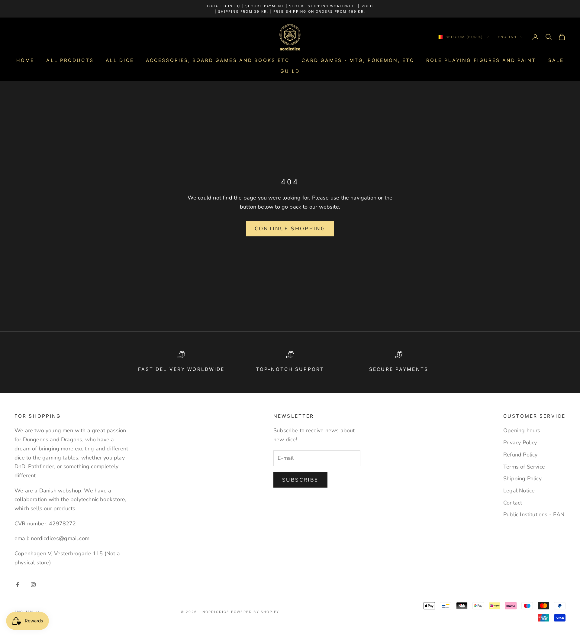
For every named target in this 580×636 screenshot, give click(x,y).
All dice (120, 60)
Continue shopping (290, 228)
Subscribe (300, 479)
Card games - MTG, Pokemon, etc (357, 60)
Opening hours (521, 430)
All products (69, 60)
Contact (512, 502)
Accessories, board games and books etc (218, 60)
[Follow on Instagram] (33, 585)
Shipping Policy (522, 478)
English (507, 37)
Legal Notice (519, 490)
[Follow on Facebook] (17, 585)
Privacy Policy (520, 442)
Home (25, 60)
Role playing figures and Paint (481, 60)
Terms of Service (524, 466)
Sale (556, 60)
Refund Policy (520, 454)
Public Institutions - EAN (534, 514)
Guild (290, 71)
